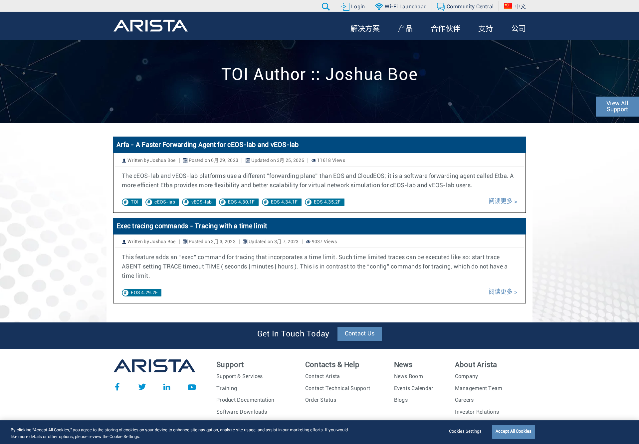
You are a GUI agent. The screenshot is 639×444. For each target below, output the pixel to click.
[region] (319, 432)
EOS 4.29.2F (144, 292)
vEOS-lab (201, 202)
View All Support (617, 107)
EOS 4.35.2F (327, 202)
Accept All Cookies (514, 431)
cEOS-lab (164, 202)
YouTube (192, 387)
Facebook (117, 387)
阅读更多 (501, 202)
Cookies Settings (465, 431)
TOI (134, 202)
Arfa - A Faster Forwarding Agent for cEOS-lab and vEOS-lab (207, 145)
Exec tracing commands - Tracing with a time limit (191, 226)
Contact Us (360, 334)
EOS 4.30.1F (241, 202)
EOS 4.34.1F (284, 202)
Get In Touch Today (293, 334)
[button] (326, 6)
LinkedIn (167, 387)
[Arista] (150, 25)
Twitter (142, 387)
